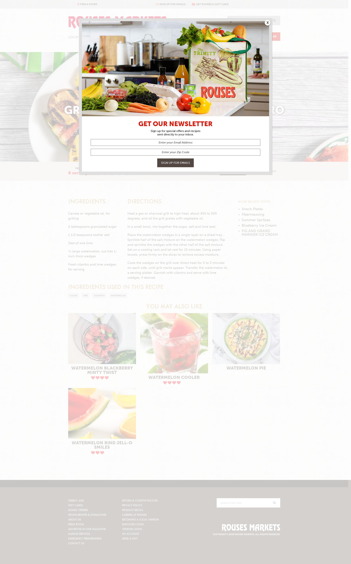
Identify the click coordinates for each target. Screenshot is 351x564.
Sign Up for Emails (175, 162)
